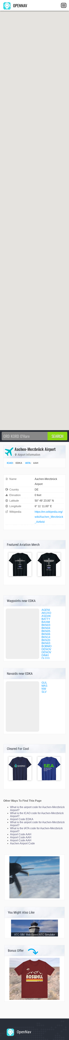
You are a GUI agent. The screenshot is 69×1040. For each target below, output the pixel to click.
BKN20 (46, 640)
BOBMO (46, 646)
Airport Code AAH (20, 834)
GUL (44, 682)
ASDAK (46, 616)
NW (44, 688)
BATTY (46, 619)
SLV (44, 691)
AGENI (46, 610)
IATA (27, 463)
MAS (44, 685)
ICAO (10, 463)
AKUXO (46, 613)
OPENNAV (19, 5)
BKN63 (46, 643)
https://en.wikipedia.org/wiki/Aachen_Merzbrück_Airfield (49, 516)
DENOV (46, 649)
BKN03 (46, 625)
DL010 (46, 658)
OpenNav (23, 1032)
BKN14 (46, 637)
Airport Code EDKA (21, 819)
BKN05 (46, 631)
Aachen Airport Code (22, 843)
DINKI (45, 655)
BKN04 (46, 628)
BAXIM (46, 622)
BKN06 (46, 634)
